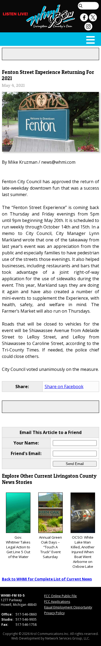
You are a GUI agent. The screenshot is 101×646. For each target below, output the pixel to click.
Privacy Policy (54, 613)
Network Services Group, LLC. (67, 638)
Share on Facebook (64, 386)
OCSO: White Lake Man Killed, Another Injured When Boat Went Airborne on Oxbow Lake (83, 552)
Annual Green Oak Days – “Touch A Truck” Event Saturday (50, 547)
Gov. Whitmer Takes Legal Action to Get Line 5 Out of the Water (18, 547)
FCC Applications (57, 601)
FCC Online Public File (60, 596)
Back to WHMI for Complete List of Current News (47, 579)
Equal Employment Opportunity (68, 607)
